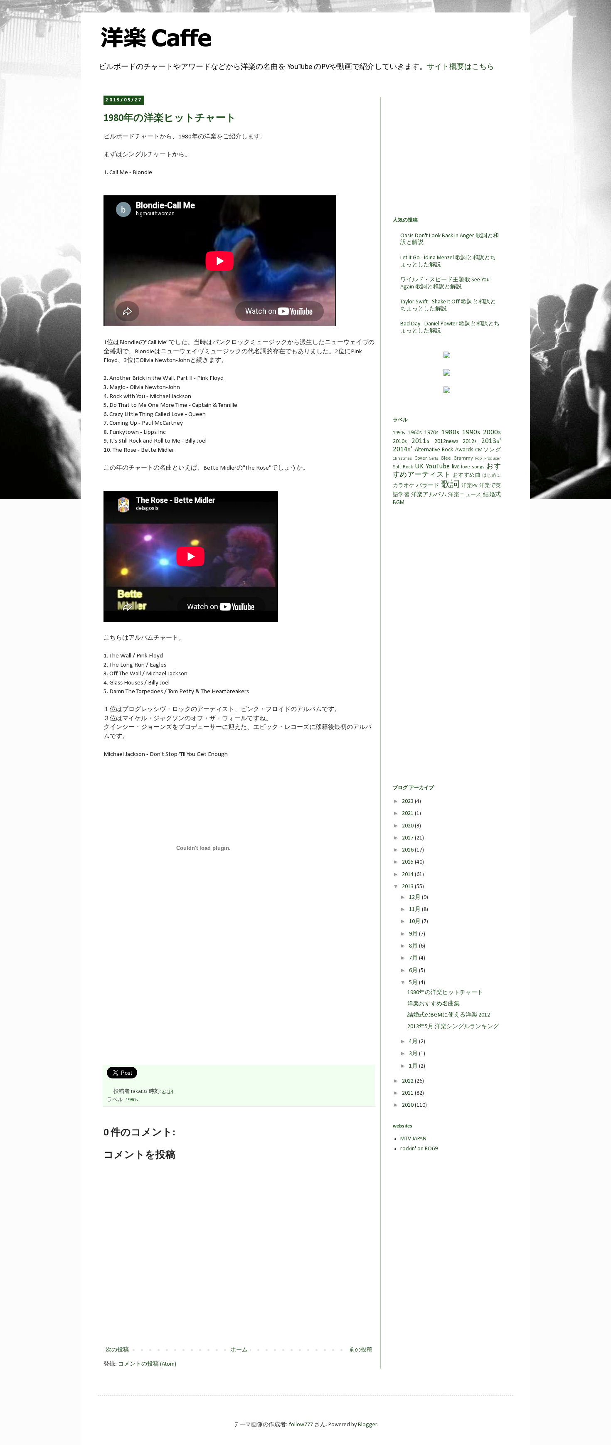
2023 (408, 801)
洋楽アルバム (429, 495)
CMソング (488, 450)
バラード (428, 485)
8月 (414, 946)
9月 (414, 934)
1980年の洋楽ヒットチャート (445, 993)
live (456, 467)
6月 (414, 970)
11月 (415, 909)
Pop (478, 458)
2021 (408, 813)
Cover (420, 458)
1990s (471, 432)
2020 (408, 826)
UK (419, 466)
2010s (400, 441)
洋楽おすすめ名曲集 (433, 1004)
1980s (132, 1100)
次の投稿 (117, 1350)
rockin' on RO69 (419, 1149)
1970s (431, 433)
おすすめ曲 (466, 475)
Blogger (367, 1425)
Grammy (463, 458)
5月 (414, 983)
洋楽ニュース (464, 494)
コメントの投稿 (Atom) (147, 1364)
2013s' (491, 441)
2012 (408, 1081)
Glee (446, 458)
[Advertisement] (165, 1001)
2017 (408, 838)
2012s (470, 441)
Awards (464, 450)
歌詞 (450, 485)
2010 (408, 1105)
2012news (446, 441)
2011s (420, 441)
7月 (414, 958)
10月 (415, 921)
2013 (408, 887)
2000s (492, 432)
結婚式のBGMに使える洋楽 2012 (448, 1015)
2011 (408, 1093)
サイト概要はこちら (460, 67)
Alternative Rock (434, 450)
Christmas (402, 458)
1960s (415, 433)
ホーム (239, 1350)
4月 (414, 1042)
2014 (408, 874)
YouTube (438, 466)
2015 (408, 862)
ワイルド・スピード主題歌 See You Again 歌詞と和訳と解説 (445, 283)
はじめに (491, 475)
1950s (399, 433)
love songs (473, 467)
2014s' (402, 449)
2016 (408, 850)
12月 (415, 897)
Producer (492, 458)
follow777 (301, 1425)
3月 (414, 1054)
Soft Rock (403, 467)
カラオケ (404, 485)
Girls (433, 458)
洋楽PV (469, 485)
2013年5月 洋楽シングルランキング (453, 1027)
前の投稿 (360, 1350)
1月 (414, 1066)
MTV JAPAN (413, 1139)
